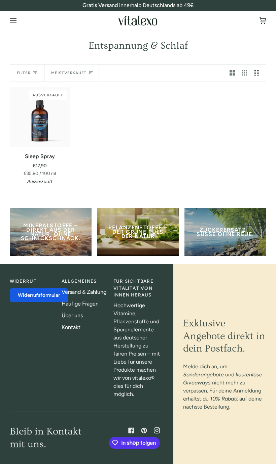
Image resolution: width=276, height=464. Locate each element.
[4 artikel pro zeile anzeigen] (258, 73)
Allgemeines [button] (79, 281)
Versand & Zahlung (84, 292)
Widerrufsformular (39, 295)
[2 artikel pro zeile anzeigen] (232, 73)
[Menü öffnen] (20, 20)
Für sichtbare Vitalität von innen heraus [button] (133, 287)
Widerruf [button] (23, 281)
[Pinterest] (144, 430)
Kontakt (71, 327)
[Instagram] (157, 430)
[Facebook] (131, 430)
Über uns (72, 315)
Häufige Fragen (80, 303)
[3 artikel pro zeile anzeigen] (244, 73)
